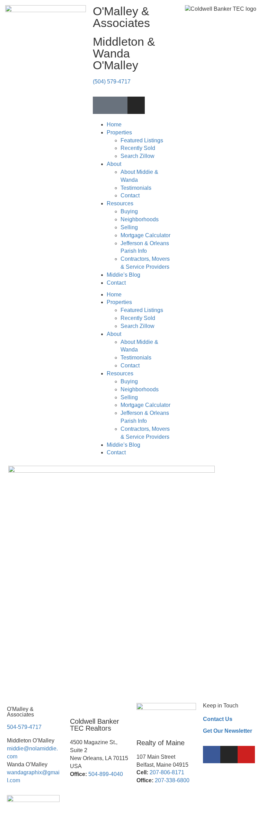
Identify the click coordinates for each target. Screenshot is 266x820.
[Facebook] (211, 754)
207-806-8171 (167, 772)
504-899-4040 (105, 774)
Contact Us (217, 719)
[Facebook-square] (101, 105)
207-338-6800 (172, 780)
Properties (119, 132)
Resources (120, 203)
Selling (129, 227)
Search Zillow (137, 156)
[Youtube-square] (118, 105)
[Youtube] (246, 754)
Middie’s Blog (123, 275)
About (114, 164)
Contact (130, 195)
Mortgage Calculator (145, 235)
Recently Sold (138, 148)
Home (114, 124)
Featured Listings (142, 140)
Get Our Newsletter (227, 731)
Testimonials (136, 188)
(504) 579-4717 (112, 81)
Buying (129, 211)
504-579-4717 (24, 727)
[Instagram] (136, 105)
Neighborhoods (140, 219)
